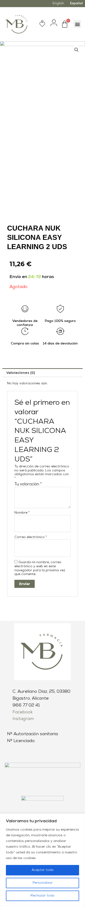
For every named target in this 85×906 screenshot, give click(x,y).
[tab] (42, 372)
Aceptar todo (43, 870)
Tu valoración (28, 484)
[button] (77, 24)
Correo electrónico (30, 537)
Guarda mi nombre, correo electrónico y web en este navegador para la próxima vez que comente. (39, 568)
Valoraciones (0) (20, 373)
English (58, 3)
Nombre (22, 513)
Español (76, 3)
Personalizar (43, 883)
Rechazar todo (42, 895)
